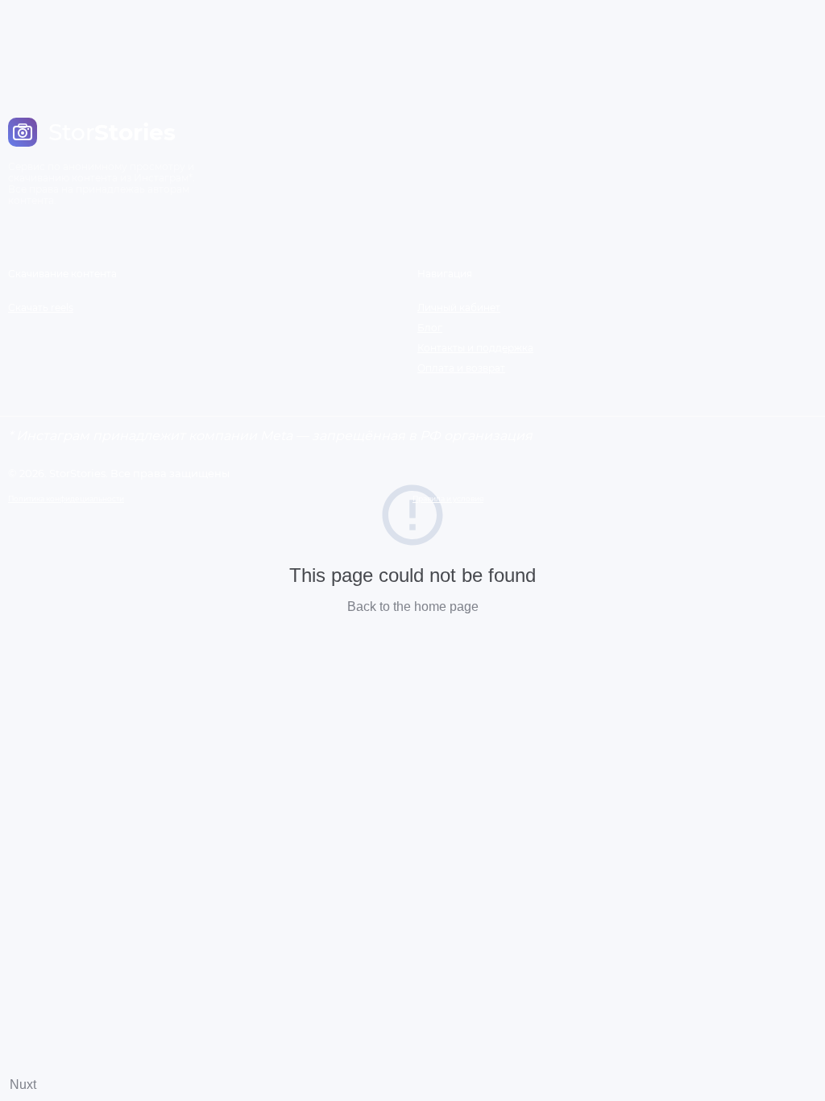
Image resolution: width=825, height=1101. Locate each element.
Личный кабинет (458, 307)
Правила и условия (447, 498)
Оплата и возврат (461, 368)
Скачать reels (40, 307)
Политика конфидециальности (66, 498)
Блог (429, 328)
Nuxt (23, 1084)
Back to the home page (413, 606)
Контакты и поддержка (475, 348)
